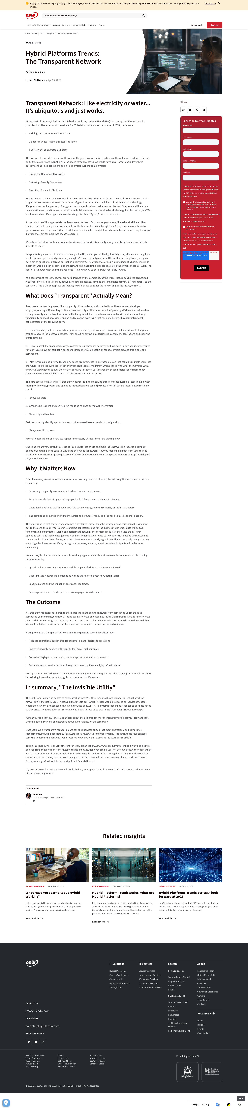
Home (27, 33)
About (102, 25)
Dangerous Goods (97, 1064)
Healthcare (173, 1014)
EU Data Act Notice (65, 1061)
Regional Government (179, 1030)
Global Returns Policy (66, 1066)
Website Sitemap (32, 1066)
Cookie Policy (63, 1058)
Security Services (147, 971)
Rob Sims (40, 72)
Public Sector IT (176, 996)
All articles (35, 43)
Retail (171, 989)
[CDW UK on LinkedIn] (29, 1042)
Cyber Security (116, 979)
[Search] (144, 15)
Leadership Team (205, 971)
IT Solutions (116, 964)
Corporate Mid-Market (179, 977)
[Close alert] (219, 3)
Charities (201, 983)
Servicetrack (196, 25)
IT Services (145, 964)
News (200, 1020)
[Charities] (187, 1072)
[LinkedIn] (34, 801)
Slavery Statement (32, 1061)
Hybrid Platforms (117, 971)
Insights (50, 33)
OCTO (42, 33)
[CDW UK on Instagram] (43, 1042)
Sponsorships (204, 987)
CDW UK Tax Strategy (98, 1061)
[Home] (32, 15)
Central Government (178, 1002)
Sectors (66, 25)
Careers (201, 996)
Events (200, 1029)
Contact (215, 25)
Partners (92, 25)
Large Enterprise (176, 981)
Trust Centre (203, 1000)
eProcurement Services (150, 987)
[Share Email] (190, 110)
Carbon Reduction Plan (67, 1064)
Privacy (60, 1055)
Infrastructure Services (150, 975)
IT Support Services (148, 983)
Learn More (210, 3)
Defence (172, 1006)
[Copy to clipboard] (183, 110)
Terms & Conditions (97, 1058)
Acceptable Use (95, 1055)
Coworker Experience (207, 991)
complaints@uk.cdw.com (42, 1026)
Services (56, 25)
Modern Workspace (118, 975)
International (175, 985)
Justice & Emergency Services (178, 1025)
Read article (32, 918)
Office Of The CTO (206, 975)
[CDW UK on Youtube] (36, 1042)
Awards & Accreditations (35, 1055)
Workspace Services (148, 979)
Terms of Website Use (34, 1058)
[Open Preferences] (6, 1103)
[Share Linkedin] (204, 110)
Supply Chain (115, 987)
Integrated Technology (38, 25)
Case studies (203, 1033)
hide (241, 1098)
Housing (172, 1019)
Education (173, 1010)
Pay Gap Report (32, 1064)
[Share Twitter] (197, 110)
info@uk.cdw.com (38, 1011)
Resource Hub (78, 25)
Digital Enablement (119, 983)
